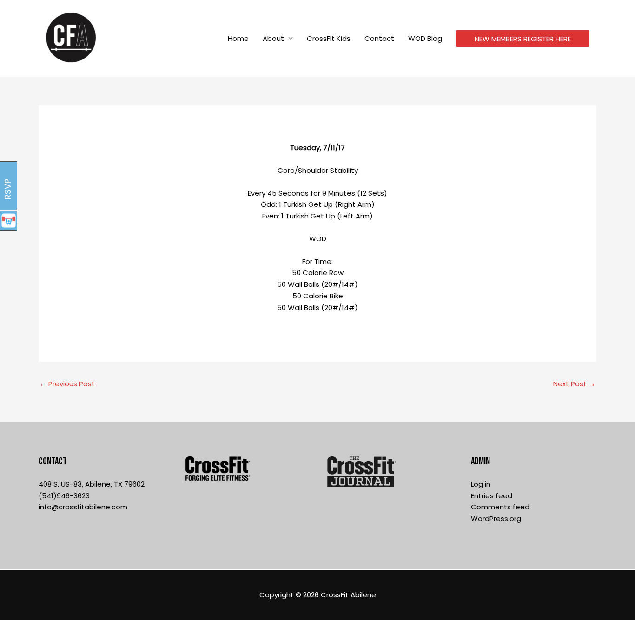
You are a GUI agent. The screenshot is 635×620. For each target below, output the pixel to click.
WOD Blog (425, 38)
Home (238, 38)
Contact (379, 38)
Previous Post (67, 384)
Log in (480, 484)
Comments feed (500, 507)
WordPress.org (496, 518)
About (273, 38)
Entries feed (491, 496)
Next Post (574, 384)
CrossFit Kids (329, 38)
